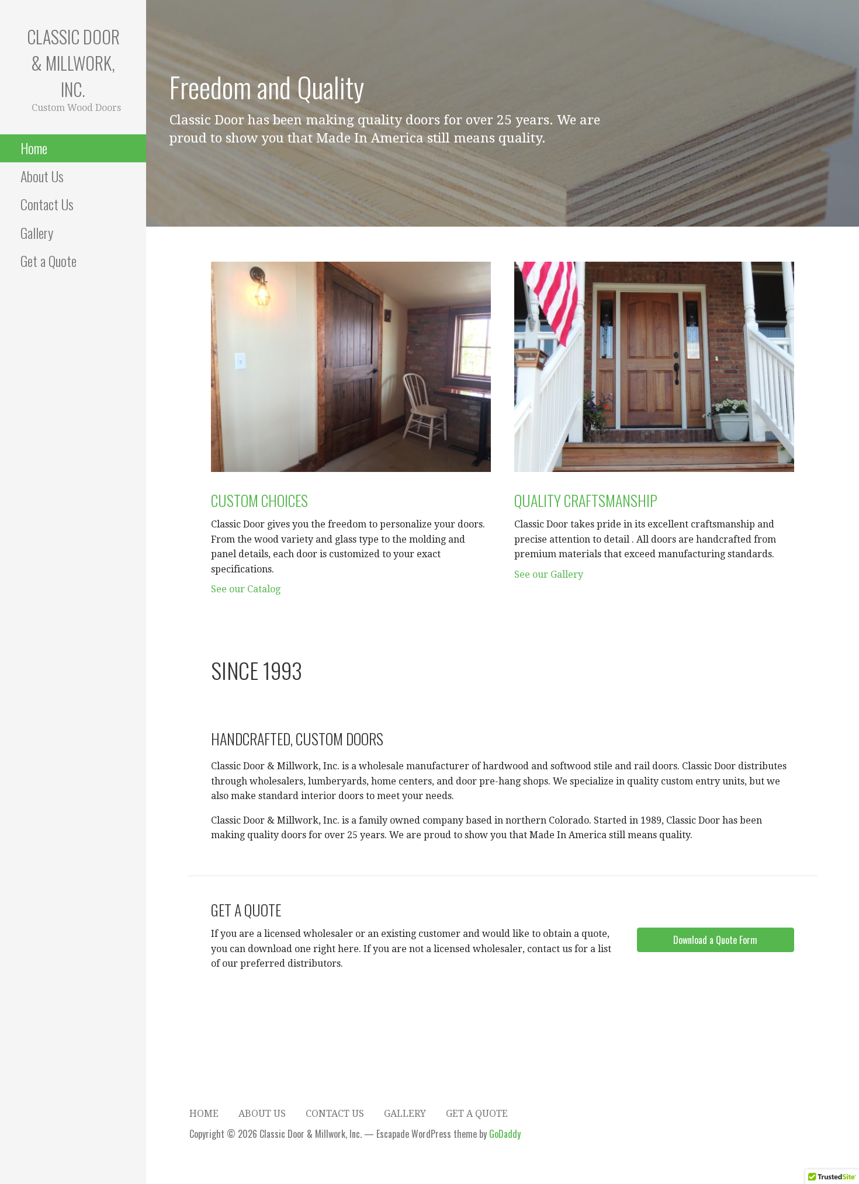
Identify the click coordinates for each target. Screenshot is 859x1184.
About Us (42, 175)
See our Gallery (548, 574)
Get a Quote (48, 260)
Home (33, 147)
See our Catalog (245, 589)
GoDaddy (505, 1134)
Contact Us (47, 203)
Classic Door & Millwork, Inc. (73, 62)
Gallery (36, 232)
